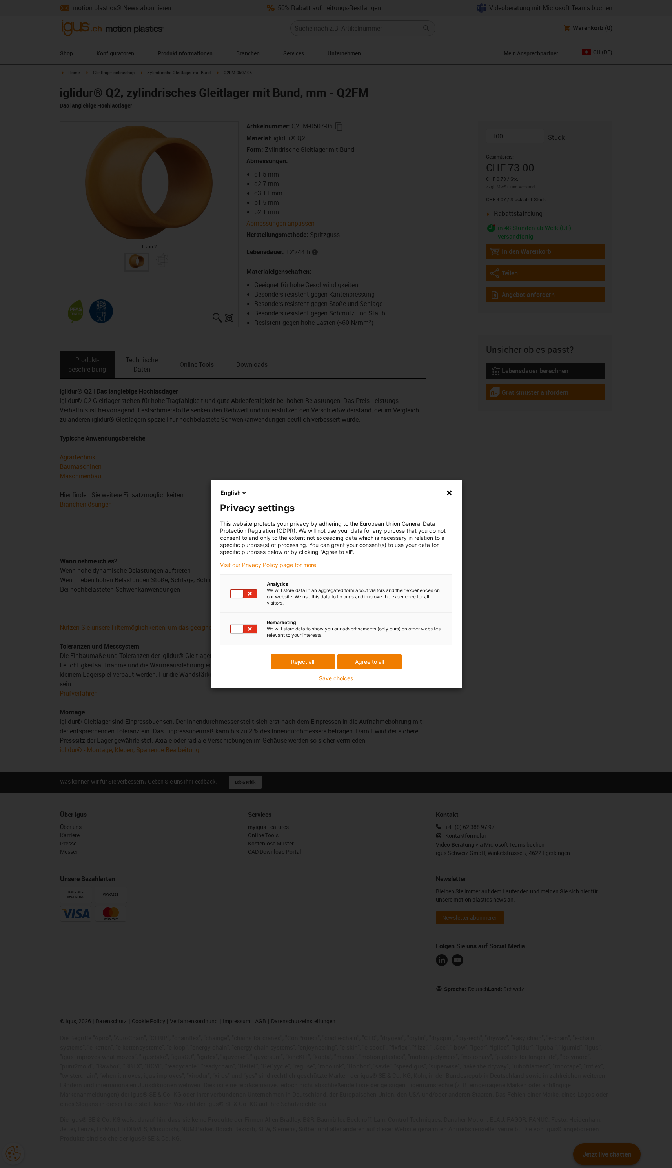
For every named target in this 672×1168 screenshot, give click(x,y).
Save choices (336, 678)
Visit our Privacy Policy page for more (268, 565)
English (230, 492)
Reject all (302, 661)
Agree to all (369, 661)
